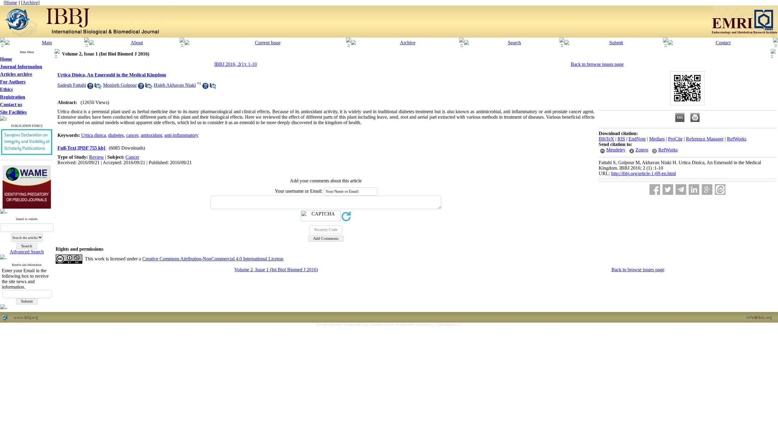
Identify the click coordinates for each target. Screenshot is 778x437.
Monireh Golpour (120, 85)
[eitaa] (720, 189)
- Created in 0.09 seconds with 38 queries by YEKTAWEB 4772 (415, 325)
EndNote (637, 138)
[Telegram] (681, 189)
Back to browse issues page (597, 64)
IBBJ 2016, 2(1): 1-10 (235, 64)
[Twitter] (668, 189)
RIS (621, 138)
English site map (356, 325)
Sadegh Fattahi (71, 85)
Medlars (657, 138)
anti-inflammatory (181, 135)
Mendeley (615, 149)
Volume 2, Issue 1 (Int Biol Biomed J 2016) (276, 269)
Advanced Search (27, 251)
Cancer (132, 157)
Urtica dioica (93, 135)
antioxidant (151, 135)
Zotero (641, 149)
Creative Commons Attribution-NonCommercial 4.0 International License (212, 258)
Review (96, 157)
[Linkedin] (694, 189)
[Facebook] (654, 189)
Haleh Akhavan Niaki (175, 85)
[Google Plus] (707, 189)
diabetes (116, 135)
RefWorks (736, 138)
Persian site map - (330, 325)
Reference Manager (705, 138)
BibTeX (606, 138)
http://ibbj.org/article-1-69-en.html (643, 173)
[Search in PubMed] (98, 87)
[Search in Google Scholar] (90, 87)
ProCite (675, 138)
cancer (132, 135)
